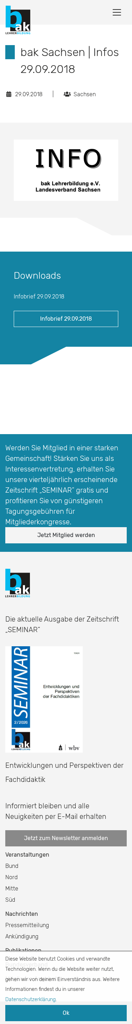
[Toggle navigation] (116, 12)
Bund (11, 866)
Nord (11, 877)
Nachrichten (21, 914)
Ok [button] (66, 1013)
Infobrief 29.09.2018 (66, 318)
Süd (10, 899)
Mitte (11, 888)
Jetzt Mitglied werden (66, 535)
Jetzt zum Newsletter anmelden (66, 838)
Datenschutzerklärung (30, 1000)
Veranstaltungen (27, 854)
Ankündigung (21, 936)
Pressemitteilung (27, 925)
